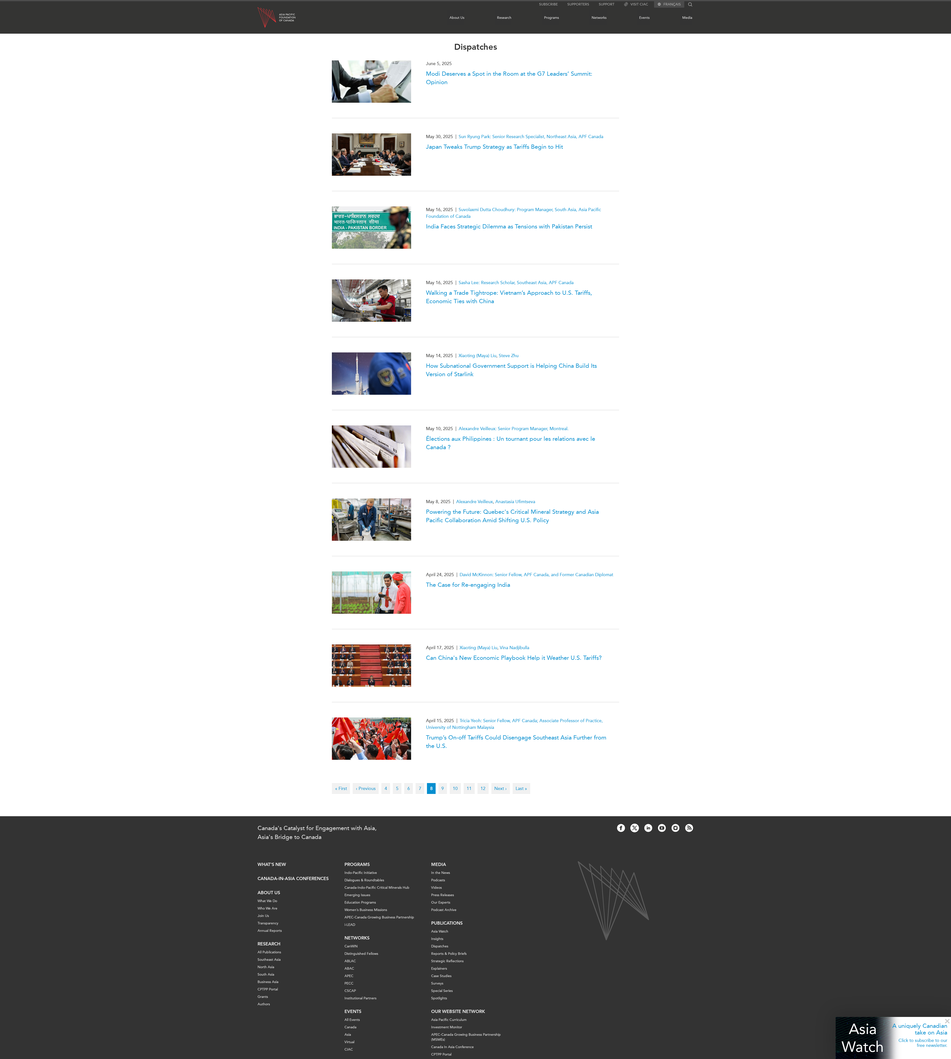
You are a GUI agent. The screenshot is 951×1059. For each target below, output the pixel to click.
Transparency (268, 923)
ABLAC (350, 961)
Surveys (437, 983)
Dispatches (439, 946)
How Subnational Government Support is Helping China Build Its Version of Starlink (511, 370)
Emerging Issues (357, 895)
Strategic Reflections (447, 961)
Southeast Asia (269, 960)
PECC (348, 983)
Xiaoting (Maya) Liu (477, 355)
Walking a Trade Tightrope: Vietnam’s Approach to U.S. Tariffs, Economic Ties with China (509, 297)
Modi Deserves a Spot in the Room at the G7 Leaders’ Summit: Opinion (509, 78)
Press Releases (442, 895)
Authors (264, 1004)
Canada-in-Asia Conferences (293, 878)
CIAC (348, 1049)
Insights (437, 939)
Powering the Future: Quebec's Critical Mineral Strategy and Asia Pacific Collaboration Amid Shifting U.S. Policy (512, 516)
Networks (599, 18)
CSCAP (350, 991)
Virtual (349, 1042)
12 (484, 788)
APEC (348, 976)
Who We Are (267, 908)
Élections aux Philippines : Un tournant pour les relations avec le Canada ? (510, 443)
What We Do (267, 901)
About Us (456, 18)
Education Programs (360, 902)
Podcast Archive (443, 910)
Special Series (442, 991)
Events (644, 18)
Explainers (439, 968)
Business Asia (268, 982)
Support (606, 4)
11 (471, 788)
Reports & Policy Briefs (449, 954)
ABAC (349, 968)
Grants (263, 997)
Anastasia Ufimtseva (515, 501)
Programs (551, 18)
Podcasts (438, 880)
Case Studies (441, 976)
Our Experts (440, 902)
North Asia (266, 967)
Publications (447, 923)
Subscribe (548, 4)
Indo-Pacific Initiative (360, 873)
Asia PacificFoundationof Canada (287, 17)
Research (504, 18)
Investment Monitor (446, 1027)
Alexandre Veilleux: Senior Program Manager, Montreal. (514, 428)
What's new (272, 864)
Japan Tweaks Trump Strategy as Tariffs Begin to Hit (494, 146)
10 (457, 788)
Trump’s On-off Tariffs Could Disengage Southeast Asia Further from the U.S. (516, 741)
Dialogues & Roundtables (364, 880)
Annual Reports (270, 931)
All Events (352, 1020)
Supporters (578, 4)
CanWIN (351, 946)
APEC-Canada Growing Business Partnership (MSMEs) (466, 1037)
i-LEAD (349, 925)
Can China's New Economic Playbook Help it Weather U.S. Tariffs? (514, 657)
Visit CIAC (639, 4)
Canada (350, 1027)
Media (687, 18)
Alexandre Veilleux (474, 501)
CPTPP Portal (268, 989)
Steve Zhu (509, 355)
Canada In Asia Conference (452, 1047)
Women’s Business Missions (365, 910)
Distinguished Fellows (361, 954)
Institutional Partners (360, 998)
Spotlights (439, 998)
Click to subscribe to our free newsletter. (922, 1043)
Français (672, 4)
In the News (440, 873)
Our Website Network (458, 1011)
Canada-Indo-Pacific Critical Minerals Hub (376, 888)
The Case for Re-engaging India (468, 584)
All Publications (269, 952)
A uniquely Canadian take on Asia (919, 1029)
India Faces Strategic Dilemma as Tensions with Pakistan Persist (509, 226)
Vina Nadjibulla (514, 647)
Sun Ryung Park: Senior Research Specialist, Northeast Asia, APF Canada (531, 136)
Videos (436, 888)
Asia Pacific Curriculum (449, 1020)
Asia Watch (863, 1038)
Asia (347, 1035)
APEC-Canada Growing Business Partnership (379, 917)
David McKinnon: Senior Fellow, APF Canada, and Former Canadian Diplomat (536, 574)
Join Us (263, 916)
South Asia (266, 974)
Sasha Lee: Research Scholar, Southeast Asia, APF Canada (516, 282)
